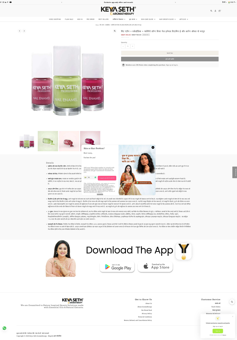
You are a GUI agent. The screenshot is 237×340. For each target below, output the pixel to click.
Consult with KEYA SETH (107, 178)
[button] (85, 177)
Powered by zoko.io (100, 194)
